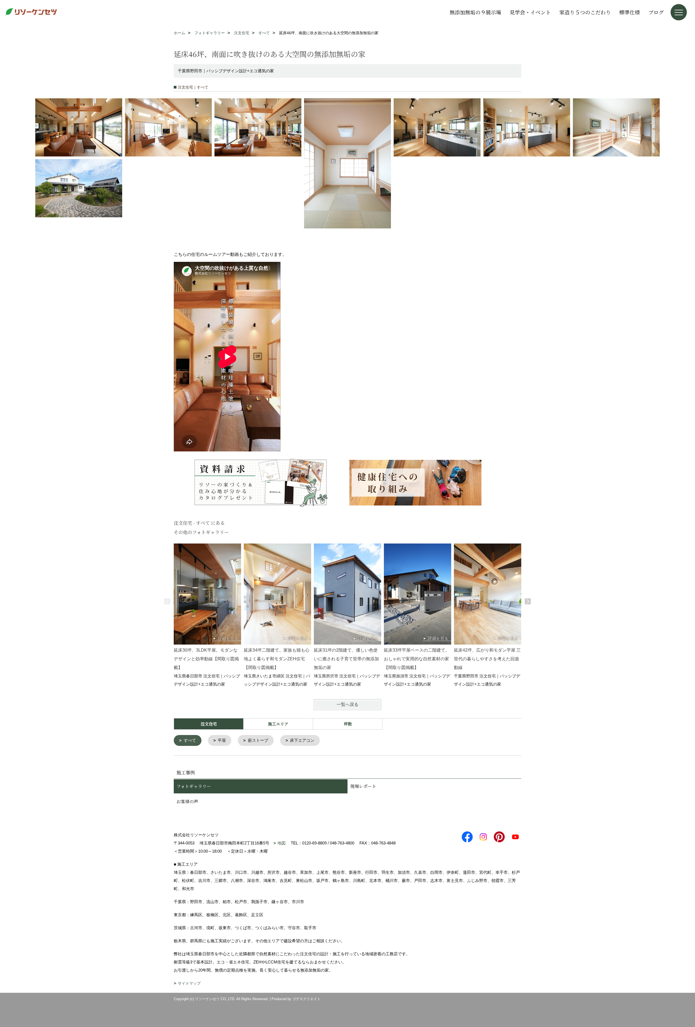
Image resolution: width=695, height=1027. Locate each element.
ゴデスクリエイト (306, 999)
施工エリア (278, 724)
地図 (281, 843)
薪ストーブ (258, 740)
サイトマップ (189, 983)
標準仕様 (629, 12)
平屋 (222, 740)
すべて (190, 740)
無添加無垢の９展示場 (475, 12)
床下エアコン (302, 740)
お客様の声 (187, 801)
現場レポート (363, 786)
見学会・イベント (530, 12)
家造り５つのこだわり (585, 12)
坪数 (348, 724)
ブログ (656, 12)
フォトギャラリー (193, 786)
